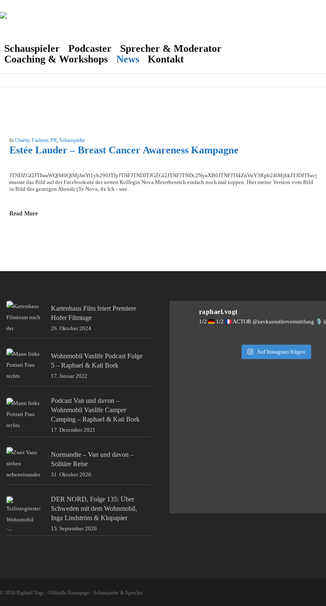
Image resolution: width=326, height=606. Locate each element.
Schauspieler (72, 140)
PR (54, 140)
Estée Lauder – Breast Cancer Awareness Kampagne (124, 150)
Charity (22, 140)
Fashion (40, 140)
